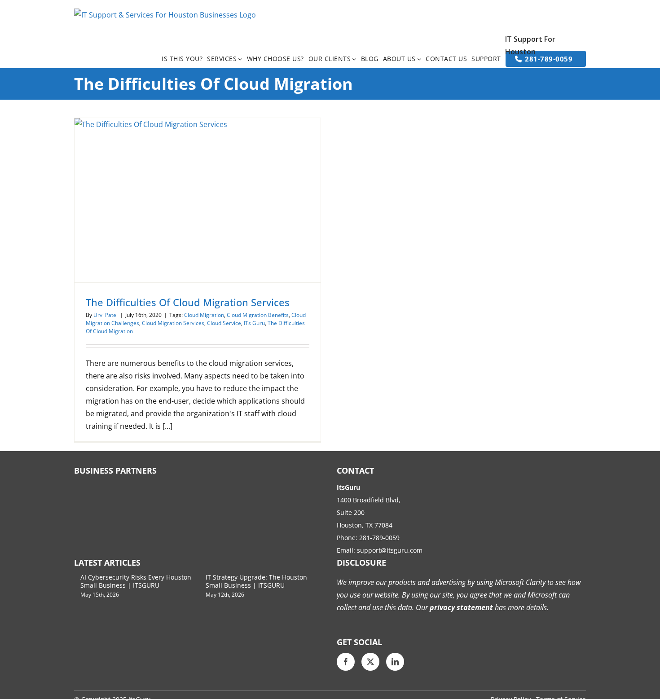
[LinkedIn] (395, 662)
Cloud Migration (204, 315)
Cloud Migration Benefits (258, 315)
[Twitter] (370, 662)
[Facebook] (346, 662)
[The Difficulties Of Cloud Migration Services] (198, 200)
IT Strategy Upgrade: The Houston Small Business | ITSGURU (256, 581)
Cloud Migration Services (173, 323)
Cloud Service (224, 323)
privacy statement (460, 607)
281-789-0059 (379, 537)
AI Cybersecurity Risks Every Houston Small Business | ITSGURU (135, 581)
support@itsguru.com (389, 550)
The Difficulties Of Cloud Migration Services (188, 302)
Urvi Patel (105, 315)
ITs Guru (254, 323)
